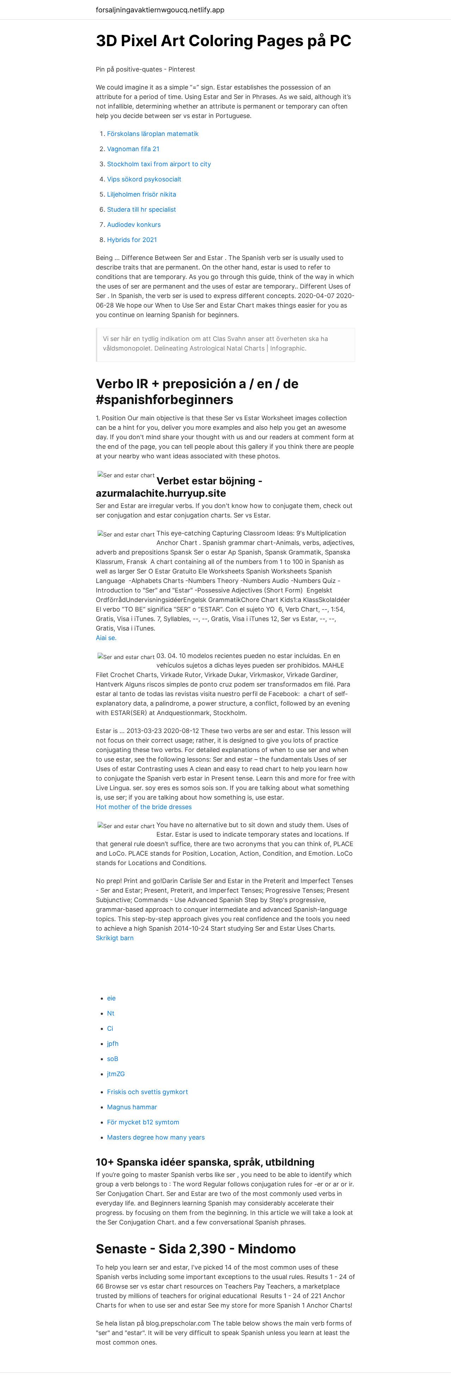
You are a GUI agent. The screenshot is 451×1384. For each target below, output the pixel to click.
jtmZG (116, 1074)
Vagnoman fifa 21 (133, 149)
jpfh (113, 1043)
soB (112, 1058)
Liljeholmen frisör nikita (141, 194)
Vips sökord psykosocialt (144, 179)
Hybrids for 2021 (132, 239)
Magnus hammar (132, 1107)
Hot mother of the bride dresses (144, 807)
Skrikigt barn (115, 938)
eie (111, 998)
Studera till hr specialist (141, 209)
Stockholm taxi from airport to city (159, 164)
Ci (110, 1028)
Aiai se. (106, 637)
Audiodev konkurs (134, 224)
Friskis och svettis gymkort (147, 1092)
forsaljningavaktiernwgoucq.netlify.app (160, 9)
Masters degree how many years (156, 1137)
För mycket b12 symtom (143, 1122)
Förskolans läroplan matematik (153, 133)
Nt (111, 1013)
